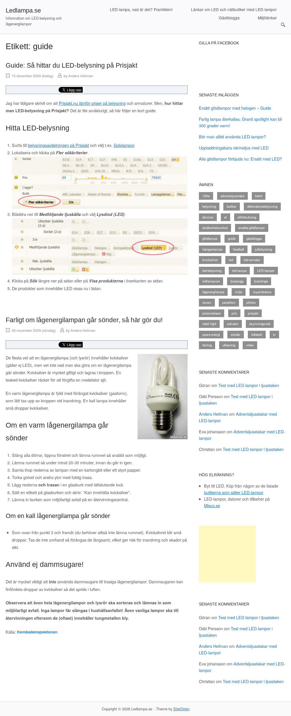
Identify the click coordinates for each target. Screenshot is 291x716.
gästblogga (254, 238)
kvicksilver (210, 259)
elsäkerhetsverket (215, 227)
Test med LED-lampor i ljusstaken (248, 385)
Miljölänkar (267, 17)
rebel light (209, 323)
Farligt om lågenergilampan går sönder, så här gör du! (84, 320)
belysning (209, 206)
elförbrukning (247, 217)
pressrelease (211, 313)
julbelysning (263, 249)
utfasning (229, 345)
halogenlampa (212, 249)
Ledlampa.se (23, 10)
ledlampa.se (211, 281)
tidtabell (256, 334)
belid (258, 195)
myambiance (262, 292)
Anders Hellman (80, 75)
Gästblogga (229, 17)
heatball (238, 249)
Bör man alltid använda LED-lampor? (232, 137)
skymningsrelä (259, 323)
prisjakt (253, 313)
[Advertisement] (227, 554)
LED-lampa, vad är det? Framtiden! (141, 9)
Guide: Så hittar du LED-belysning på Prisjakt (71, 65)
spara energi (211, 334)
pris (234, 313)
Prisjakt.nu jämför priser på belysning (92, 103)
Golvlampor (124, 145)
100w (206, 195)
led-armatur (252, 259)
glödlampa (209, 238)
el (225, 217)
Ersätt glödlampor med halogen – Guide (235, 108)
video (250, 345)
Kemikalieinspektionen (37, 632)
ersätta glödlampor (251, 227)
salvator (232, 323)
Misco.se (212, 505)
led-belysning (211, 270)
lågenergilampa (213, 292)
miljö (238, 292)
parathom (229, 302)
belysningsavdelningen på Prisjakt (58, 145)
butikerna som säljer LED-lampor (233, 492)
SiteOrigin (181, 708)
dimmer (207, 217)
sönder (235, 334)
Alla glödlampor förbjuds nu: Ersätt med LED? (240, 159)
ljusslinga (261, 281)
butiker (231, 206)
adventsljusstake (232, 195)
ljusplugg (236, 281)
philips (251, 302)
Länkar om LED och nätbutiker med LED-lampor (234, 9)
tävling (207, 345)
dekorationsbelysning (262, 206)
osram (206, 302)
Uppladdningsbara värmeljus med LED (234, 148)
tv (274, 334)
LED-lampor (266, 270)
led (231, 259)
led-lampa (239, 270)
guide (232, 238)
